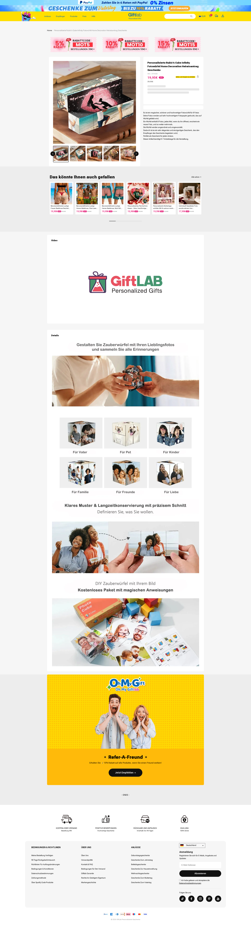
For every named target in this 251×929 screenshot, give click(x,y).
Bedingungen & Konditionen (42, 869)
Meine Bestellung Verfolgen (42, 855)
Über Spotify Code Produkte (42, 882)
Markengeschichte (88, 882)
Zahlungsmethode (38, 878)
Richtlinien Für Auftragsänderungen (45, 864)
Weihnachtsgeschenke (140, 873)
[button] (52, 153)
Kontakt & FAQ (87, 864)
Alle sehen (195, 177)
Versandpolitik (87, 860)
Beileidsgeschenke (138, 864)
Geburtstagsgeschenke (140, 855)
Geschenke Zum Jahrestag (142, 860)
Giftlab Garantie (87, 873)
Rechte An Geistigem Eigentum (93, 878)
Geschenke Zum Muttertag (141, 878)
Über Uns (86, 847)
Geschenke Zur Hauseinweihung (144, 869)
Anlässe (136, 847)
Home (49, 30)
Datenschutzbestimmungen (42, 873)
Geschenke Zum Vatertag (141, 882)
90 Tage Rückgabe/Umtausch (43, 860)
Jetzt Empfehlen (124, 772)
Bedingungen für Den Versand (93, 869)
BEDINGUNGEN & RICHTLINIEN (46, 847)
